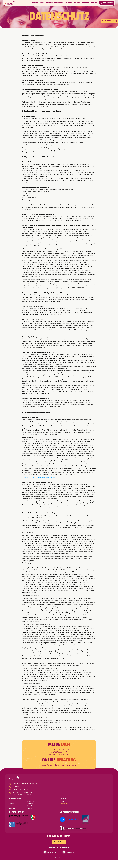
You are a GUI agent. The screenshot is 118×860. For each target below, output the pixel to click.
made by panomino (59, 857)
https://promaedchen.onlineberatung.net (59, 765)
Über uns (85, 3)
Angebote (68, 3)
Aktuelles (76, 3)
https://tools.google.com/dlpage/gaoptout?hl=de (38, 477)
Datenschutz (64, 803)
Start (11, 801)
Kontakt (94, 3)
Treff (42, 3)
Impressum (63, 801)
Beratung (35, 3)
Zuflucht (49, 3)
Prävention (58, 3)
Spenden (30, 808)
